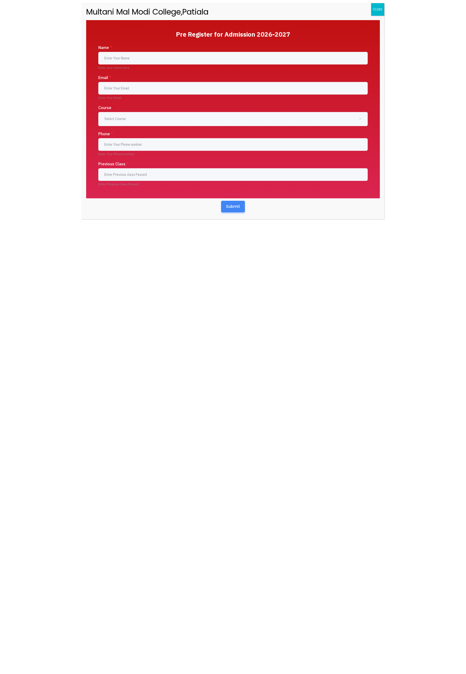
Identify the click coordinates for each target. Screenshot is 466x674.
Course (106, 107)
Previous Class (113, 163)
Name (105, 47)
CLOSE (377, 9)
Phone (105, 133)
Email (104, 77)
